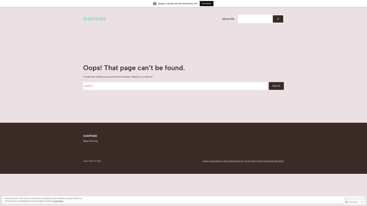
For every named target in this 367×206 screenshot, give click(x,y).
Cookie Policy (58, 201)
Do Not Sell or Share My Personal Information (264, 161)
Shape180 (94, 19)
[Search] (278, 19)
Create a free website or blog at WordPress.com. (223, 161)
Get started (206, 3)
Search (276, 85)
